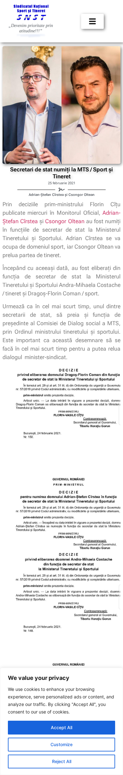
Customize (61, 744)
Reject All (61, 761)
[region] (61, 721)
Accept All (61, 727)
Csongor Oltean (64, 221)
